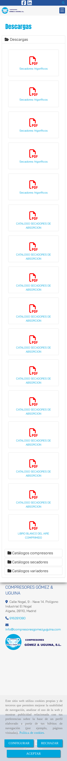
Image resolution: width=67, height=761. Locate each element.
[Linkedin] (29, 3)
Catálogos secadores (29, 562)
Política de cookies (31, 732)
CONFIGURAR (19, 743)
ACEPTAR (33, 753)
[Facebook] (23, 3)
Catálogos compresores (32, 553)
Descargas (18, 39)
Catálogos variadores (29, 570)
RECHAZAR (49, 743)
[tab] (33, 39)
